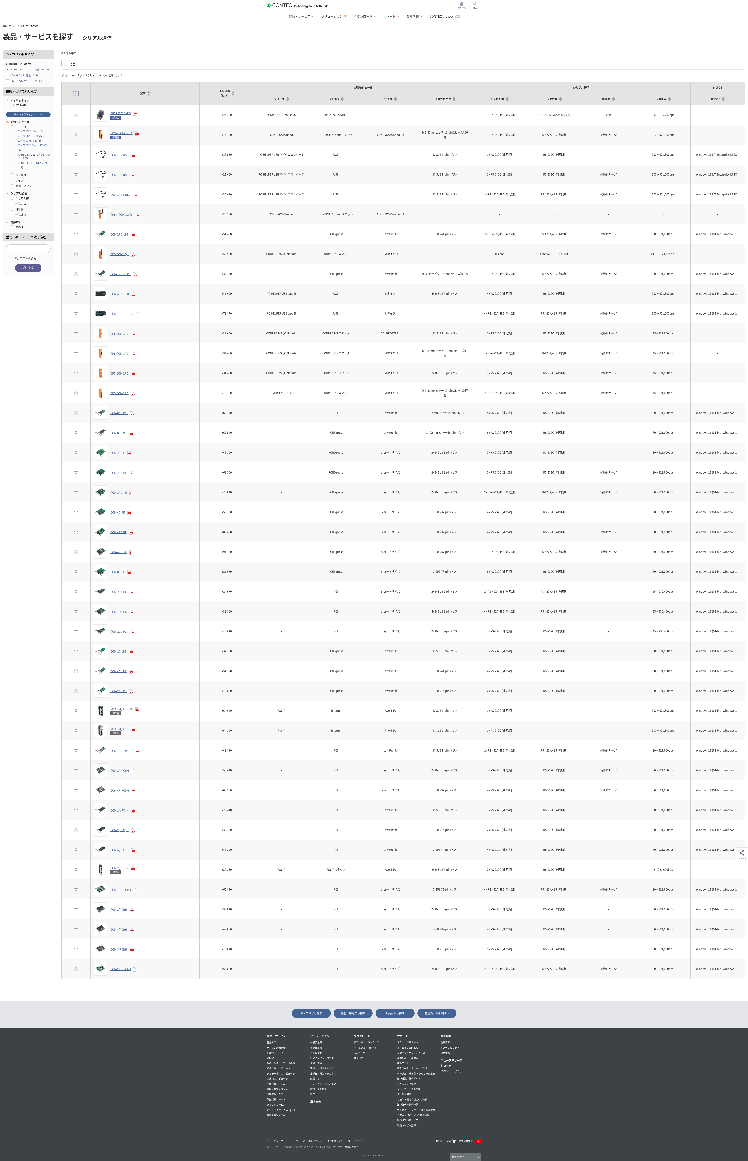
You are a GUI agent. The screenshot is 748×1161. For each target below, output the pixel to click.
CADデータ (359, 1052)
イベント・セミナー (453, 1071)
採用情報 (445, 1052)
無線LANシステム (276, 1083)
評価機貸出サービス (407, 1120)
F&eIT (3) (22, 149)
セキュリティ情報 (406, 1083)
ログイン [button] (463, 6)
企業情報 (445, 1042)
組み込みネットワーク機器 (281, 1063)
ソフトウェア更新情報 (409, 1089)
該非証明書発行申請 (407, 1104)
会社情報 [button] (414, 16)
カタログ (358, 1058)
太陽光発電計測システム (280, 1089)
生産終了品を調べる (437, 1013)
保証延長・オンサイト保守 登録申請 (416, 1109)
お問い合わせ (335, 1141)
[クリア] (7, 100)
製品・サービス (276, 1036)
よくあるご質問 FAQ (408, 1047)
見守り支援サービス (277, 1109)
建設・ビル (316, 1078)
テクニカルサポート (407, 1042)
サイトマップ (355, 1141)
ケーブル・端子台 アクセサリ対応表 (416, 1073)
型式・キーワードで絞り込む (26, 237)
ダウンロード (362, 1036)
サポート (402, 1036)
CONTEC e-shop (441, 16)
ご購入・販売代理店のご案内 (412, 1099)
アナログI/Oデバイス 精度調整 (413, 1114)
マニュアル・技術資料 (365, 1047)
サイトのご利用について (309, 1141)
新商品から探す (395, 1013)
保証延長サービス (276, 1099)
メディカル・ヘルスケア (323, 1083)
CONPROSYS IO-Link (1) (30, 131)
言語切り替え (459, 1157)
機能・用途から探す (353, 1013)
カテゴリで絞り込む (20, 54)
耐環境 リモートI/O (277, 1052)
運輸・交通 (316, 1063)
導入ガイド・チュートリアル (412, 1068)
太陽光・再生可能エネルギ (324, 1073)
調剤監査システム (276, 1114)
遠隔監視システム (276, 1094)
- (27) (20, 167)
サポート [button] (391, 16)
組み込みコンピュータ (278, 1068)
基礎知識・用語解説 (407, 1058)
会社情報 (446, 1036)
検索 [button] (477, 6)
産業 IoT (271, 1042)
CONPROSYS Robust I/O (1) (32, 145)
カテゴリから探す (311, 1013)
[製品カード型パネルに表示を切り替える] (73, 63)
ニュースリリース (451, 1060)
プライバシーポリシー (278, 1141)
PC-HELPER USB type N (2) (32, 162)
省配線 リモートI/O (277, 1058)
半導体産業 (316, 1047)
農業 (312, 1094)
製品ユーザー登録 (406, 1125)
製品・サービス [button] (301, 16)
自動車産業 (316, 1052)
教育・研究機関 (318, 1089)
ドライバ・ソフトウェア (366, 1042)
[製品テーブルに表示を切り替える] (65, 63)
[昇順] (148, 92)
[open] (7, 69)
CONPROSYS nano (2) (29, 140)
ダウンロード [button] (365, 16)
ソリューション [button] (334, 16)
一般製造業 (316, 1042)
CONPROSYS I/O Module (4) (32, 135)
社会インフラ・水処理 (322, 1058)
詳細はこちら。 (353, 1147)
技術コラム (403, 1063)
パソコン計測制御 (276, 1047)
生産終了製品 (404, 1094)
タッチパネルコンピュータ (281, 1073)
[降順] (148, 95)
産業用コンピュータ (277, 1078)
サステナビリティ (450, 1047)
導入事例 (315, 1102)
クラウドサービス (276, 1104)
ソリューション (319, 1036)
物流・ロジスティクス (322, 1068)
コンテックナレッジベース (411, 1052)
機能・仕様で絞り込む (21, 91)
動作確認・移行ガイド (409, 1078)
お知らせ (446, 1066)
